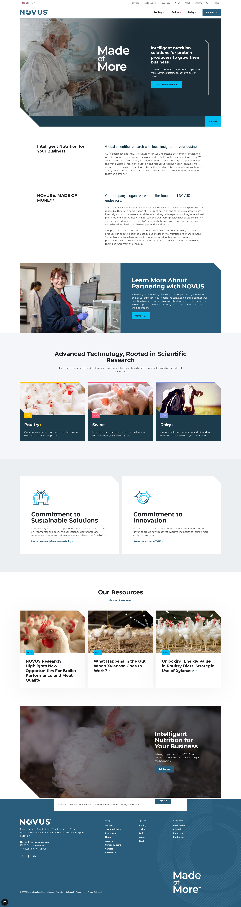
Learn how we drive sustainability (51, 541)
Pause (214, 121)
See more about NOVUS (147, 541)
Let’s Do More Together (166, 84)
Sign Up (163, 800)
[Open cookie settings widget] (4, 902)
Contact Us (140, 316)
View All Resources (120, 600)
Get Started (164, 769)
